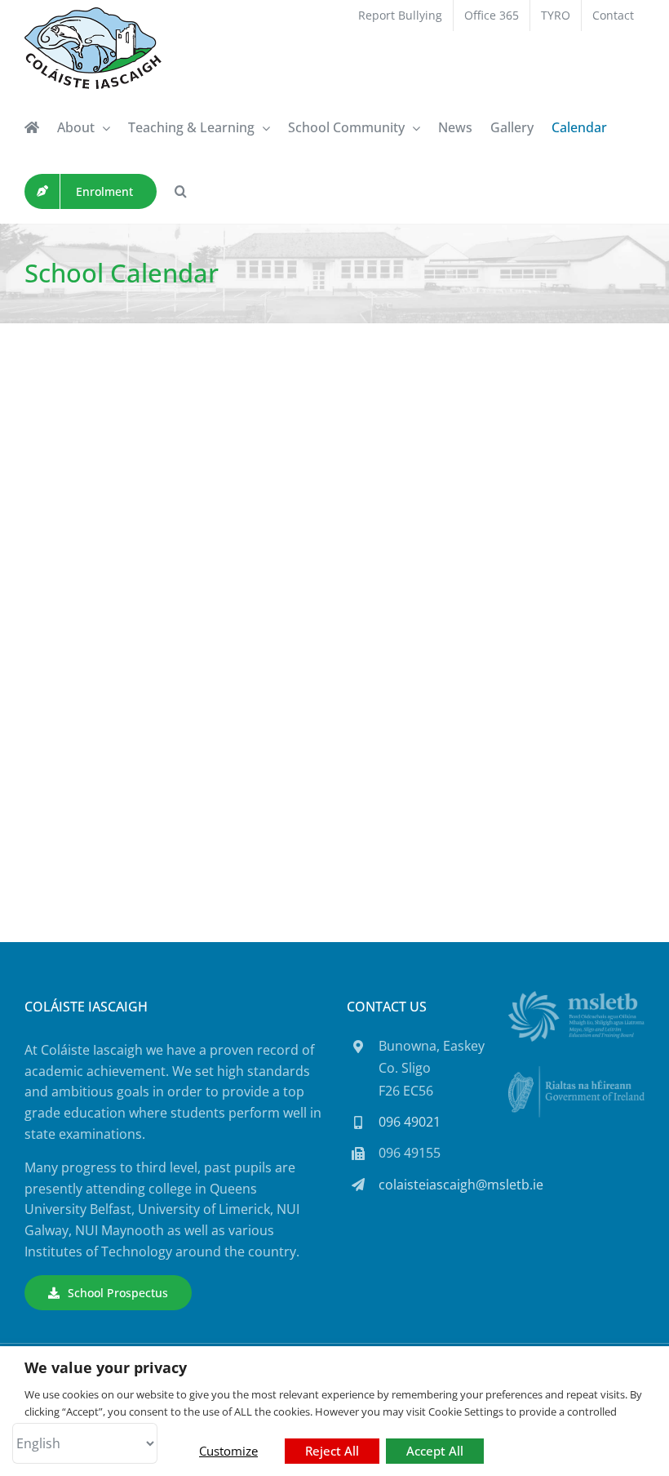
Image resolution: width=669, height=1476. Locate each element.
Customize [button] (228, 1451)
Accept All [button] (434, 1451)
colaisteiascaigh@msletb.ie (461, 1185)
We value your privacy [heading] (105, 1367)
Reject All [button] (332, 1451)
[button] (181, 191)
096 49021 (410, 1122)
